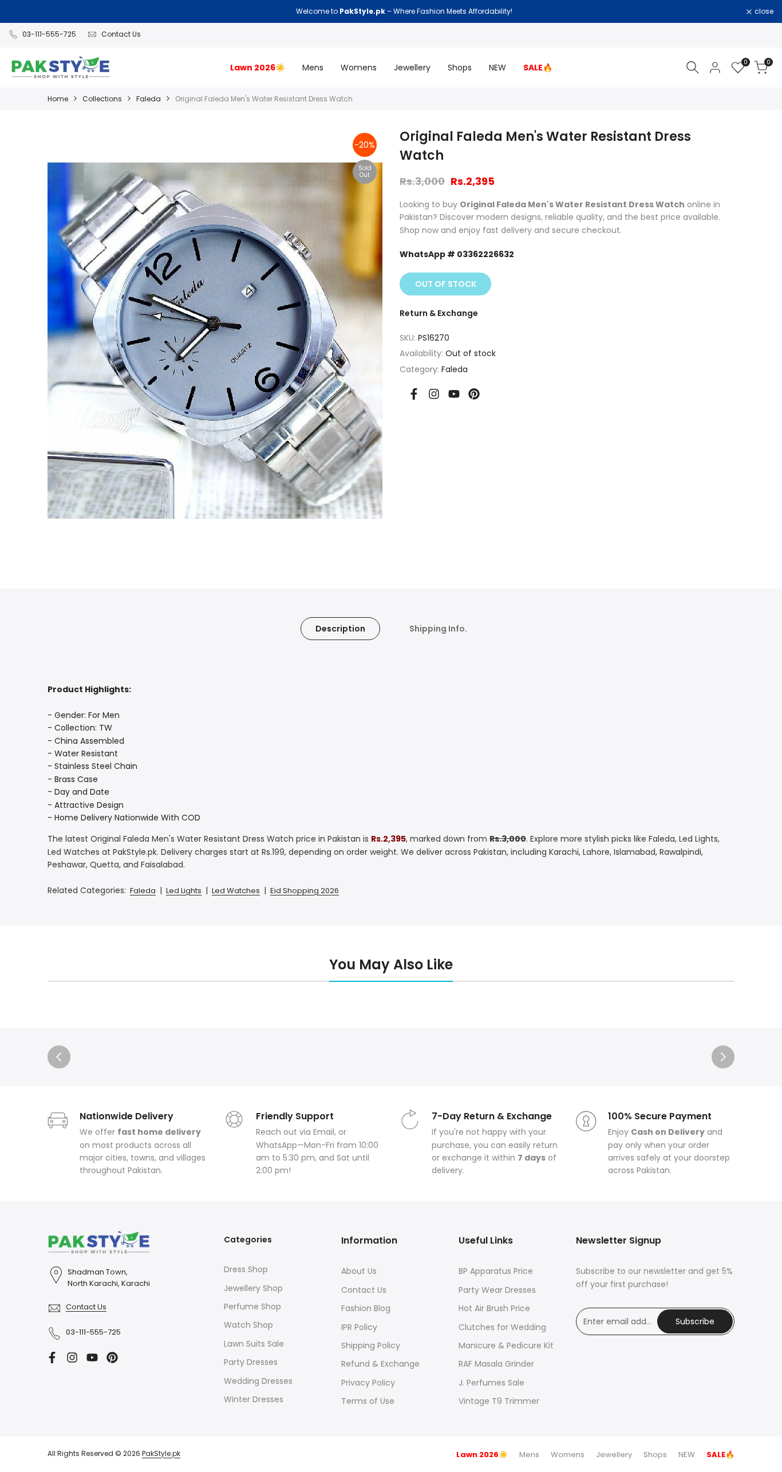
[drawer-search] (692, 67)
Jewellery (614, 1454)
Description (340, 628)
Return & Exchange (439, 313)
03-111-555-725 (49, 34)
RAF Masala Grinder (496, 1364)
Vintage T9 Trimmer (499, 1401)
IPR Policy (359, 1327)
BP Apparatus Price (496, 1271)
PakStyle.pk (161, 1453)
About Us (359, 1271)
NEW (686, 1454)
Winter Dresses (253, 1399)
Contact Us (121, 34)
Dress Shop (246, 1269)
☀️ (482, 1454)
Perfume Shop (252, 1306)
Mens (529, 1454)
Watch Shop (248, 1325)
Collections (102, 99)
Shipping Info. (438, 628)
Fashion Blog (365, 1308)
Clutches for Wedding (502, 1327)
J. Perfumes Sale (491, 1382)
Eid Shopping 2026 (304, 890)
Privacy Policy (368, 1382)
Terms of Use (367, 1401)
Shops (655, 1454)
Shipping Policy (370, 1345)
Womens (567, 1454)
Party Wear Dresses (497, 1290)
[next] (723, 1056)
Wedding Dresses (258, 1381)
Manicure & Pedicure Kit (506, 1345)
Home (58, 99)
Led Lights (184, 890)
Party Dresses (251, 1362)
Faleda (148, 99)
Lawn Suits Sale (254, 1343)
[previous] (59, 1056)
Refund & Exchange (380, 1364)
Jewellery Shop (253, 1288)
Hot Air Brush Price (494, 1308)
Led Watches (236, 890)
